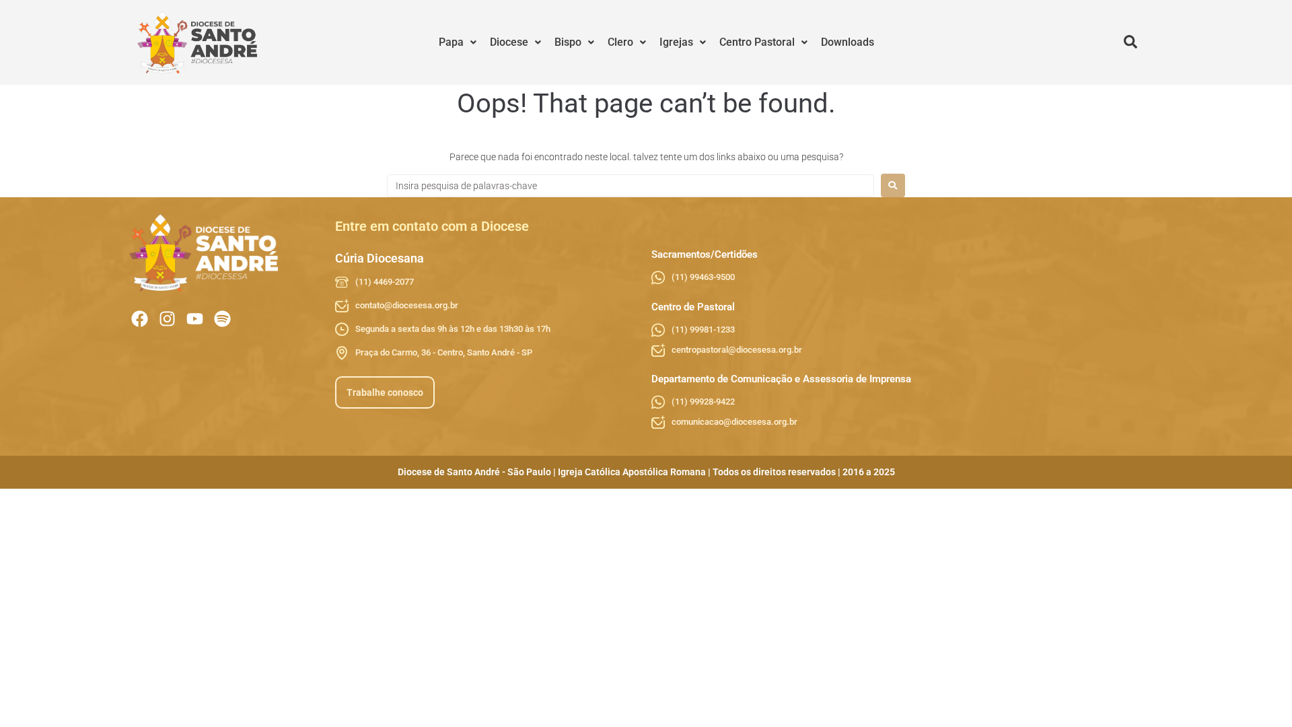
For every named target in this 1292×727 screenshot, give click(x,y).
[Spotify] (222, 318)
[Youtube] (194, 318)
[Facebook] (139, 318)
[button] (457, 42)
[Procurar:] (630, 185)
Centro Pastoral (757, 42)
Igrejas (676, 42)
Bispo (567, 42)
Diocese (509, 42)
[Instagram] (167, 318)
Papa (451, 42)
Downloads (847, 42)
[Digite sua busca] (1130, 42)
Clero (620, 42)
